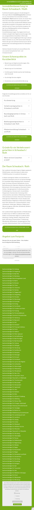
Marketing (18, 498)
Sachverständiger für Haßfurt (10, 331)
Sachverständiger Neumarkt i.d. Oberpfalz (14, 431)
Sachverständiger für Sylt (9, 466)
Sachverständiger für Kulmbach (11, 359)
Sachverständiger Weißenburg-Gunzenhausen (15, 412)
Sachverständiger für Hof (9, 322)
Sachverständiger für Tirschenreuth (12, 380)
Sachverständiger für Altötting (11, 398)
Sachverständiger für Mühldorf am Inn (13, 426)
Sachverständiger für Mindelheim (11, 371)
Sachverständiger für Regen (10, 447)
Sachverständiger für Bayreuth (11, 320)
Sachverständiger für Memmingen (12, 366)
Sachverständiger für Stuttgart (11, 463)
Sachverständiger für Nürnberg (11, 433)
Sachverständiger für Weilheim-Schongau (14, 472)
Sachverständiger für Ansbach (10, 324)
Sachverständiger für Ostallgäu (11, 408)
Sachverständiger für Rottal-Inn (11, 410)
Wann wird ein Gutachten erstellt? (13, 159)
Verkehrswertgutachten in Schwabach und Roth (13, 107)
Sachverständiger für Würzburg (11, 479)
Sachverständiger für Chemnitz (11, 287)
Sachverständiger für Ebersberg (11, 299)
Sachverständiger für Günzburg (11, 347)
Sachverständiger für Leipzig (10, 419)
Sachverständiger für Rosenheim (11, 449)
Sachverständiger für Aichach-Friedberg (13, 396)
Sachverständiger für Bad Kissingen (12, 338)
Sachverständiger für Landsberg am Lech (13, 415)
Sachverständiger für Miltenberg (11, 368)
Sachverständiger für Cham (10, 285)
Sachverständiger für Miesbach (11, 424)
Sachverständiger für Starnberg (11, 459)
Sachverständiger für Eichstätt (11, 301)
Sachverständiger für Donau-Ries (11, 401)
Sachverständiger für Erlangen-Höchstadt (14, 403)
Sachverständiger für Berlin (10, 280)
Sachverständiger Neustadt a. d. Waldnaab (14, 378)
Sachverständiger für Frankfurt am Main (13, 308)
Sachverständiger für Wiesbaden (11, 477)
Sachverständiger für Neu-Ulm (11, 373)
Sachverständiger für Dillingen (11, 345)
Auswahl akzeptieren (17, 501)
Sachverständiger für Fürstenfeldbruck (13, 313)
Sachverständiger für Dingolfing (11, 294)
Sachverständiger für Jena (9, 389)
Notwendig (17, 493)
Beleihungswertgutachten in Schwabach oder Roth (14, 123)
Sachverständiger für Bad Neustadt (12, 341)
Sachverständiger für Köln (9, 394)
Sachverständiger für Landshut (11, 417)
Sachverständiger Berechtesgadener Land (14, 278)
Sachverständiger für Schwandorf (11, 385)
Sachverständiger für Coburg (10, 343)
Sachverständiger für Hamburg (11, 317)
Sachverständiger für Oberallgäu (11, 435)
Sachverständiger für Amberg (10, 269)
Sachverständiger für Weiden (10, 445)
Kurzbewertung (9, 100)
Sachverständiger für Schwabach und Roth (14, 454)
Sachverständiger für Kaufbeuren (11, 350)
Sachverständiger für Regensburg (11, 442)
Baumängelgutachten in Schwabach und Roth (15, 115)
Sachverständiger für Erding (10, 304)
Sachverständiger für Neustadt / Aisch (13, 375)
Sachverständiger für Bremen (10, 283)
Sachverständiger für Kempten (11, 352)
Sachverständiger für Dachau (10, 290)
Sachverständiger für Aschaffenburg (12, 336)
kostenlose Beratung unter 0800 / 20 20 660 (17, 229)
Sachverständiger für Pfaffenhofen (12, 440)
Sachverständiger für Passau (10, 438)
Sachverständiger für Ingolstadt (11, 387)
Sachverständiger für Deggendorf (11, 292)
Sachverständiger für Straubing (11, 461)
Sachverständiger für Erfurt (10, 475)
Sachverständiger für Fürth (10, 329)
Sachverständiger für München (11, 428)
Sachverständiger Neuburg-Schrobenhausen (14, 405)
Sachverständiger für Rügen (10, 452)
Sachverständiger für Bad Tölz (10, 273)
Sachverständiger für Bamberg (10, 276)
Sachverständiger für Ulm (9, 470)
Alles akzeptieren (17, 504)
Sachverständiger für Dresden (10, 297)
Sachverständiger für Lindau (10, 422)
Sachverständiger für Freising (10, 310)
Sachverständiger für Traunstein (11, 468)
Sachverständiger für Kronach (10, 357)
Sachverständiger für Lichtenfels (11, 364)
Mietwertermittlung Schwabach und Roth (15, 130)
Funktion (18, 496)
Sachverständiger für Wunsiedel (11, 382)
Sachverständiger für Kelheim (10, 391)
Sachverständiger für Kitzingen (11, 354)
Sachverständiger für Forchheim (11, 306)
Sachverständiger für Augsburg (11, 271)
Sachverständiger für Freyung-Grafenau (13, 327)
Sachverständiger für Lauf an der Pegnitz (13, 361)
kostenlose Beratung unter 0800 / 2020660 (17, 86)
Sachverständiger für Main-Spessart (12, 334)
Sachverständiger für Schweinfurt (11, 456)
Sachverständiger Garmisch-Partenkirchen (14, 315)
